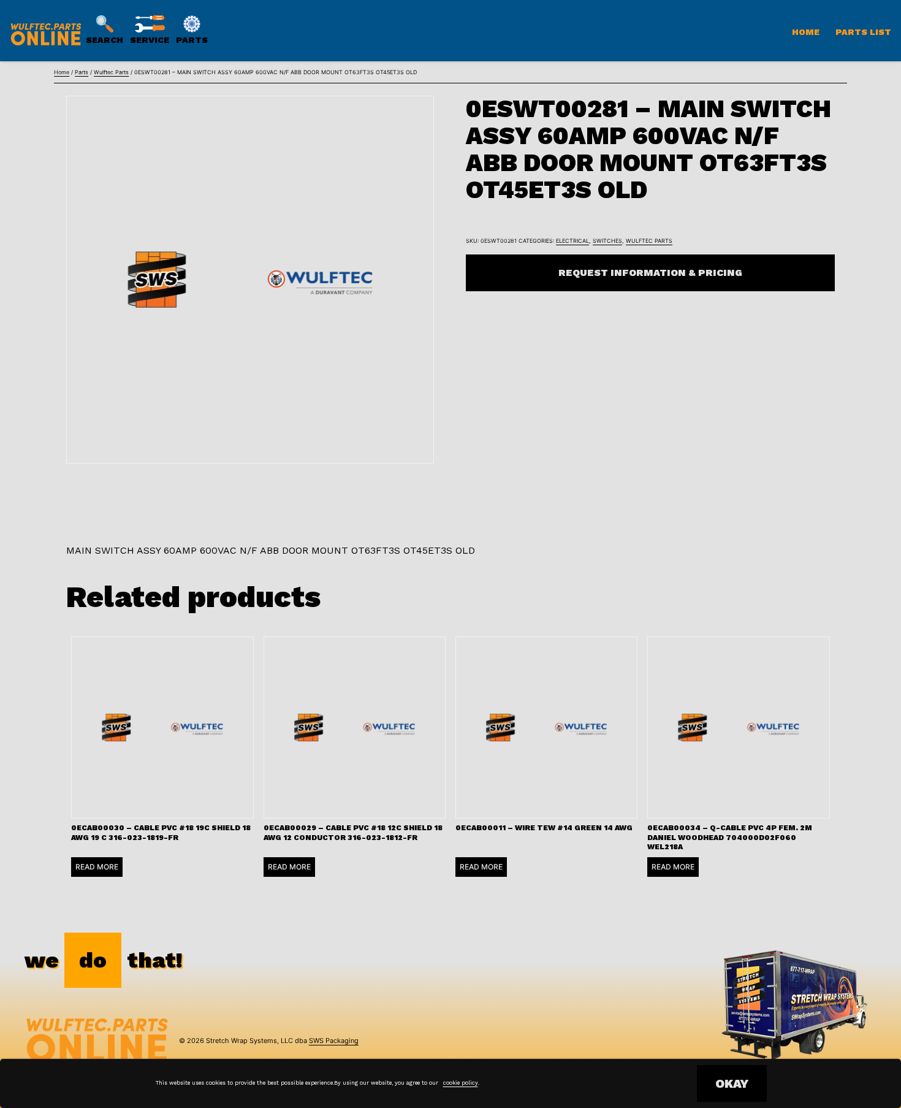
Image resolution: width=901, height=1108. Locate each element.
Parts (81, 72)
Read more (96, 866)
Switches (607, 240)
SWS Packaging (334, 1040)
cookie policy (460, 1083)
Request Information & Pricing (650, 272)
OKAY (731, 1083)
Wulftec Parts (111, 72)
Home (805, 32)
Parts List (863, 32)
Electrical (572, 240)
